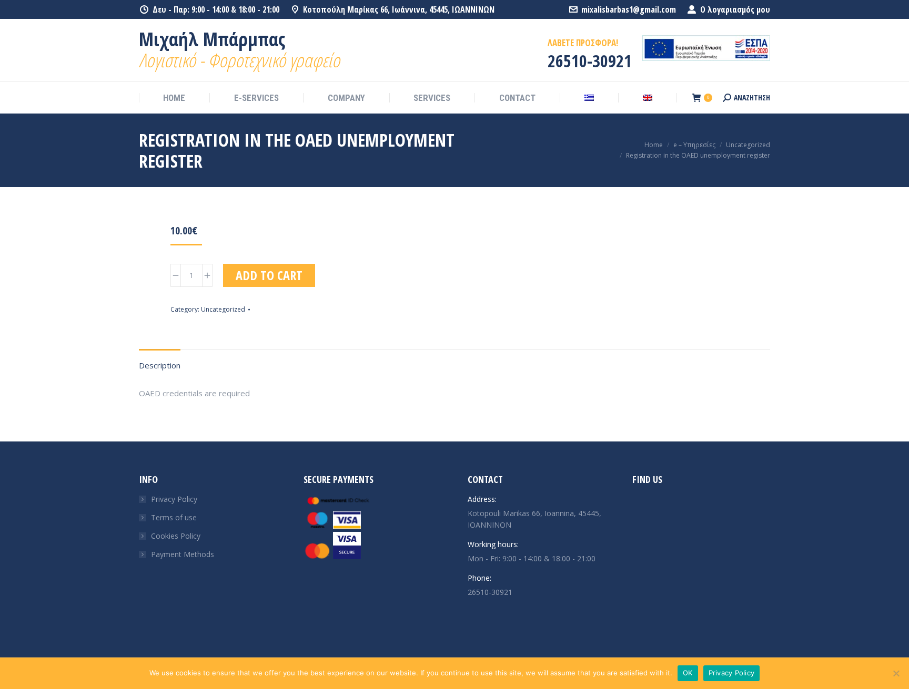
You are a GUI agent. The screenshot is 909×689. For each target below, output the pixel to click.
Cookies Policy (175, 536)
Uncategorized (223, 309)
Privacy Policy (174, 499)
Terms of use (174, 517)
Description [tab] (159, 365)
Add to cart (269, 275)
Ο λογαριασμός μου (735, 9)
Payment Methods (182, 554)
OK (688, 673)
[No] (896, 673)
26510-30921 (590, 60)
